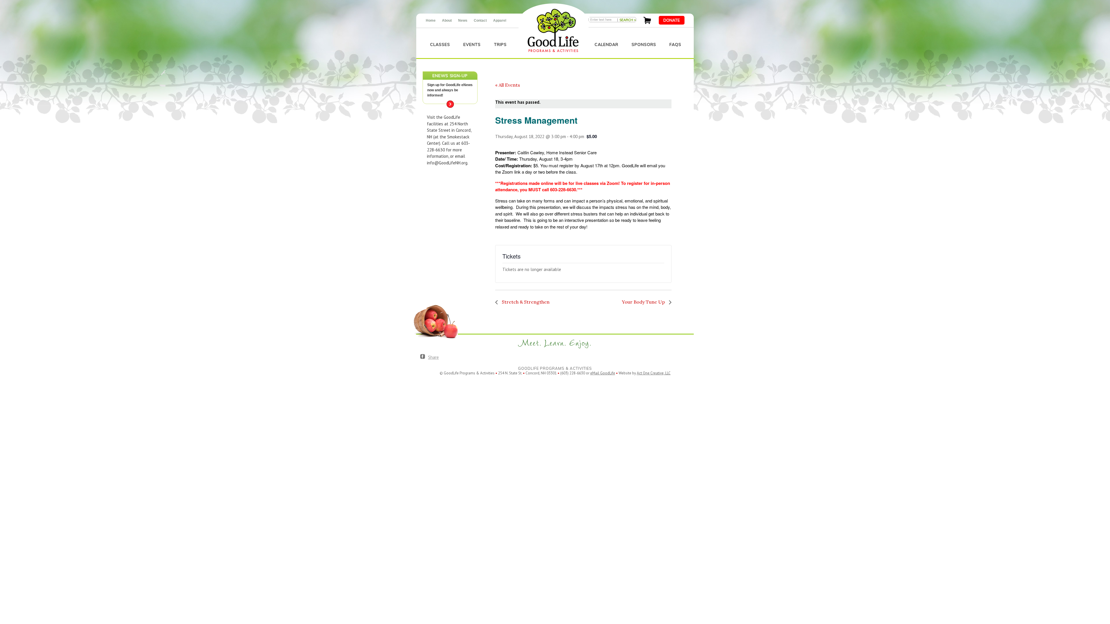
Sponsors (644, 44)
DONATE (671, 20)
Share (433, 357)
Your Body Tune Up (644, 302)
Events (472, 44)
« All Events (507, 85)
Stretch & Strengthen (525, 302)
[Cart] (647, 22)
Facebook (423, 357)
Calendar (606, 44)
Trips (500, 44)
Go (450, 104)
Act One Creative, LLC (654, 373)
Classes (440, 44)
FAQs (675, 44)
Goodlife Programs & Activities (553, 30)
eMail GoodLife (602, 373)
